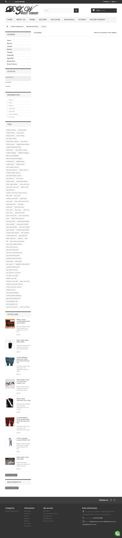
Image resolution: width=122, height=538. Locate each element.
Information (13, 95)
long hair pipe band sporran (14, 284)
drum (7, 218)
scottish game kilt (11, 235)
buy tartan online (11, 138)
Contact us (106, 1)
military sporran (11, 290)
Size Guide (55, 19)
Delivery (43, 19)
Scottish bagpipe (11, 153)
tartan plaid (9, 261)
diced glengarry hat (12, 301)
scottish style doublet (22, 230)
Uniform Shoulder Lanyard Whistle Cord (23, 439)
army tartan (24, 141)
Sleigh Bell (10, 55)
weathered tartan (11, 130)
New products (14, 482)
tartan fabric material (12, 141)
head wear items (19, 207)
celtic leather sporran (12, 167)
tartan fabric (9, 150)
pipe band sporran (11, 170)
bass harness (10, 178)
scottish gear (10, 161)
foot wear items (10, 221)
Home (9, 19)
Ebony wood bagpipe (12, 155)
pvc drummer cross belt (13, 272)
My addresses (47, 518)
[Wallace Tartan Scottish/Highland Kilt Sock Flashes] (10, 323)
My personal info (48, 521)
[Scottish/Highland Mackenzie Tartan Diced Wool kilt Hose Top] (10, 361)
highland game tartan (23, 144)
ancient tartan (20, 135)
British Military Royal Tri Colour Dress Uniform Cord (23, 381)
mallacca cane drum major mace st (16, 193)
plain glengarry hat (11, 304)
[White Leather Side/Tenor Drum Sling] (10, 403)
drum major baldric (12, 184)
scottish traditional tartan (13, 147)
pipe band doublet (11, 227)
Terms (32, 19)
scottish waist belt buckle (13, 258)
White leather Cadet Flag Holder (23, 458)
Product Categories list (12, 511)
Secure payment (97, 19)
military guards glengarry (13, 295)
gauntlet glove (10, 190)
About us (20, 19)
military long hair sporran (13, 287)
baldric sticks (10, 181)
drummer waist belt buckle (14, 252)
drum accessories (11, 215)
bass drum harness (12, 247)
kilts (26, 238)
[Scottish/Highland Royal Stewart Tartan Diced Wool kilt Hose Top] (10, 421)
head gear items (11, 204)
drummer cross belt (12, 281)
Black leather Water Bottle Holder (23, 341)
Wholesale (69, 19)
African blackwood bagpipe (14, 158)
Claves (9, 40)
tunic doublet (25, 232)
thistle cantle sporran (18, 218)
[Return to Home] (7, 26)
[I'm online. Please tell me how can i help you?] (117, 533)
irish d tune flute (25, 307)
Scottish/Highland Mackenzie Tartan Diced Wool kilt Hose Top (23, 360)
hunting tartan (22, 130)
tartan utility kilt (10, 238)
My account (48, 508)
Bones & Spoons (12, 64)
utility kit (20, 238)
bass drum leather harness (14, 244)
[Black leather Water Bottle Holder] (10, 344)
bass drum (18, 210)
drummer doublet (24, 227)
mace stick (9, 201)
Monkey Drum (11, 61)
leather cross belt (11, 278)
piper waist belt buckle (13, 255)
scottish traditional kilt (12, 267)
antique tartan (10, 135)
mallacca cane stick (12, 198)
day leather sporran (12, 270)
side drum (26, 210)
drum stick (9, 210)
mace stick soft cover (12, 187)
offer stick (9, 195)
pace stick (17, 195)
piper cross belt (24, 281)
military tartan (10, 144)
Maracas (9, 43)
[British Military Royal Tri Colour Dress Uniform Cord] (10, 384)
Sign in (114, 1)
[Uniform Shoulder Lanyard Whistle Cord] (10, 442)
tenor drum (9, 212)
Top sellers (12, 314)
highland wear (20, 164)
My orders (46, 511)
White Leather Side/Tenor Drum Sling (23, 399)
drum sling (19, 178)
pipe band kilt (23, 235)
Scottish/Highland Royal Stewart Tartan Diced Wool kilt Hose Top (23, 420)
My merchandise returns (50, 513)
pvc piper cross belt (12, 275)
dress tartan (20, 133)
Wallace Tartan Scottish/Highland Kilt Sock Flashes (23, 321)
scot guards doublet (22, 224)
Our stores (11, 117)
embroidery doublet (23, 221)
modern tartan (10, 133)
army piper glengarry (12, 292)
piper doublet (10, 230)
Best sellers (27, 511)
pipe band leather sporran (13, 175)
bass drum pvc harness (17, 241)
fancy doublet (10, 224)
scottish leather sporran (13, 173)
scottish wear (10, 164)
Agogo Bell (10, 58)
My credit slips (47, 516)
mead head (23, 198)
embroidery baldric (22, 181)
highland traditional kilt (22, 264)
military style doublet (12, 232)
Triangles (9, 52)
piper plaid (18, 261)
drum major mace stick (21, 201)
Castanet (9, 46)
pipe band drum (19, 212)
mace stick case (24, 184)
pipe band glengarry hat (13, 298)
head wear (9, 207)
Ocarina (9, 49)
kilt (7, 241)
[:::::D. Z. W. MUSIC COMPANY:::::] (23, 9)
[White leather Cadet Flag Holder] (10, 461)
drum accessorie (24, 215)
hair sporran (9, 264)
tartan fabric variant (21, 150)
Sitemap (82, 19)
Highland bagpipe (23, 153)
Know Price (11, 111)
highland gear (20, 161)
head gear (21, 204)
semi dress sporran (12, 307)
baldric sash (24, 187)
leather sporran (23, 170)
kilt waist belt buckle (12, 250)
